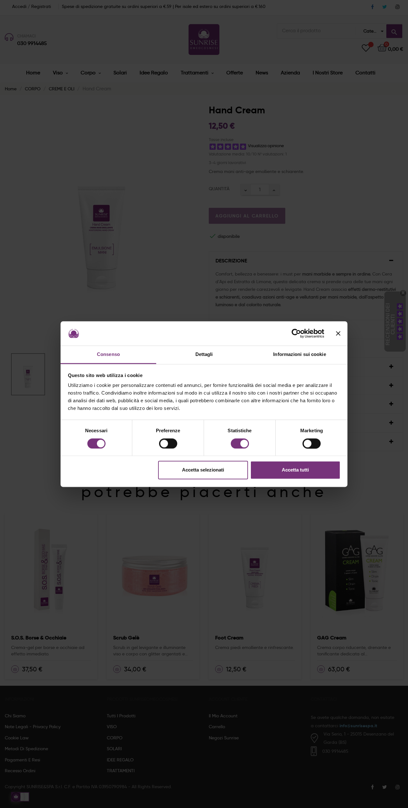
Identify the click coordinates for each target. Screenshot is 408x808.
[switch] (168, 443)
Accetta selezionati (203, 470)
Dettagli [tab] (204, 354)
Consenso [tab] (108, 354)
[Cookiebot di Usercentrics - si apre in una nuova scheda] (296, 333)
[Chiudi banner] (338, 333)
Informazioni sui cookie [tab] (299, 354)
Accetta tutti (295, 470)
